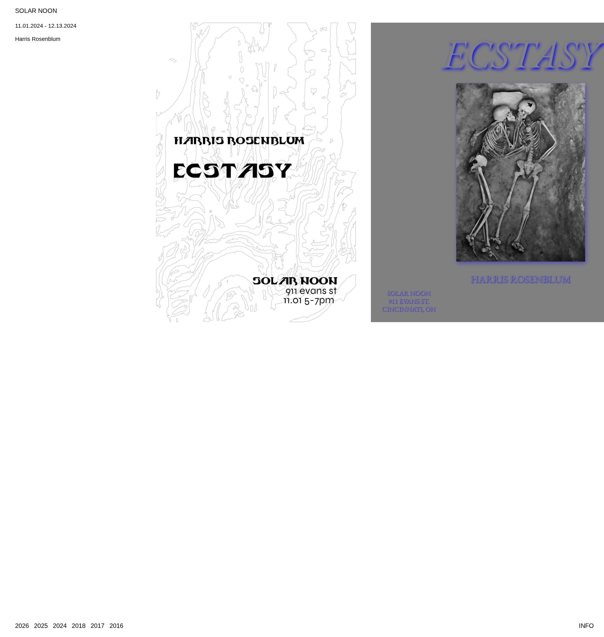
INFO (586, 625)
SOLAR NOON (36, 10)
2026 (22, 625)
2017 (97, 625)
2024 (60, 625)
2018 (79, 625)
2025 (41, 625)
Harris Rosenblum (37, 39)
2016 (116, 625)
